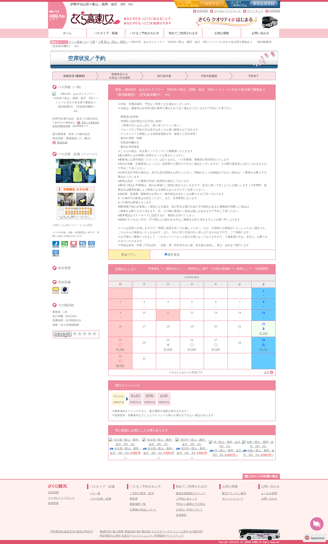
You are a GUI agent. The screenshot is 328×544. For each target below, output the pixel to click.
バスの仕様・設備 (100, 498)
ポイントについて (232, 498)
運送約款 (62, 142)
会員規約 (181, 515)
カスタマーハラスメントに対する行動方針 (176, 531)
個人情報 (117, 531)
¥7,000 (168, 349)
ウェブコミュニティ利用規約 (148, 535)
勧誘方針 (105, 531)
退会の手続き (84, 531)
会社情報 (202, 10)
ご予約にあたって (186, 498)
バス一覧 (95, 493)
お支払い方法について (189, 509)
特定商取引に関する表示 (114, 535)
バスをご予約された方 (144, 33)
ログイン (212, 4)
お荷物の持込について (143, 509)
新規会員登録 (263, 4)
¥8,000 (263, 349)
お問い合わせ (260, 33)
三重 (92, 42)
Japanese (314, 537)
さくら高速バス (78, 42)
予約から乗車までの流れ (190, 504)
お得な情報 (221, 33)
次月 (266, 372)
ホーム (67, 33)
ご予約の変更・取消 (142, 493)
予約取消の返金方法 (63, 531)
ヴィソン (118, 395)
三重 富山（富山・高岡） (113, 42)
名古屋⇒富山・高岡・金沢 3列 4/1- (125, 453)
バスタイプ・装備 (106, 33)
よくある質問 (269, 493)
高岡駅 (150, 395)
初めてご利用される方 (183, 33)
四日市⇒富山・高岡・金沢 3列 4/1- (192, 453)
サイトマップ (255, 10)
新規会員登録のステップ (190, 493)
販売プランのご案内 (234, 493)
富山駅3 (135, 395)
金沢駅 (164, 395)
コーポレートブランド (227, 10)
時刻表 (134, 498)
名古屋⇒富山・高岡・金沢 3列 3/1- (158, 453)
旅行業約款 (143, 531)
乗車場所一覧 (138, 504)
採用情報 (274, 10)
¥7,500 (263, 333)
